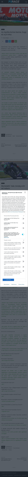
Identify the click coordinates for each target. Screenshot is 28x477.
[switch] (23, 218)
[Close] (25, 192)
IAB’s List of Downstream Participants (15, 211)
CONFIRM (8, 279)
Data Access (14, 284)
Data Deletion (6, 284)
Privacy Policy (21, 284)
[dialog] (14, 238)
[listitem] (14, 215)
